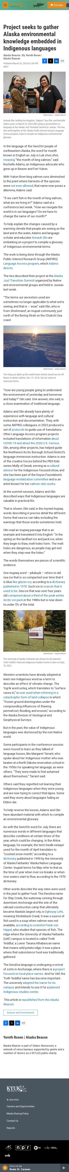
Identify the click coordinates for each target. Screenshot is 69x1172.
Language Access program (21, 263)
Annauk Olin (40, 237)
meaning (9, 160)
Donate (58, 5)
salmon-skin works (42, 484)
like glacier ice (22, 582)
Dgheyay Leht (54, 911)
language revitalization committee (25, 479)
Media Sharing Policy (18, 1113)
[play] (5, 1167)
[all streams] (64, 1168)
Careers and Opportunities (20, 1106)
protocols (18, 429)
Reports (11, 1128)
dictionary (9, 858)
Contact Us (12, 1121)
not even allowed (22, 185)
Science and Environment (20, 1012)
